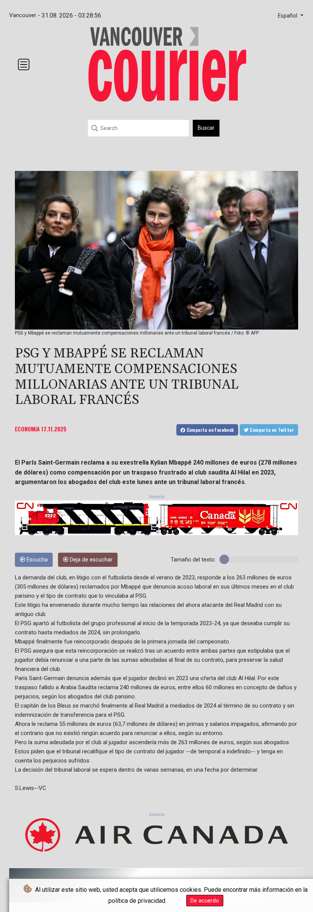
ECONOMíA (27, 429)
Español (288, 16)
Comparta (209, 429)
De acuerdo (204, 900)
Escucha (36, 560)
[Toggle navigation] (23, 64)
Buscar (206, 128)
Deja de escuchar (90, 560)
